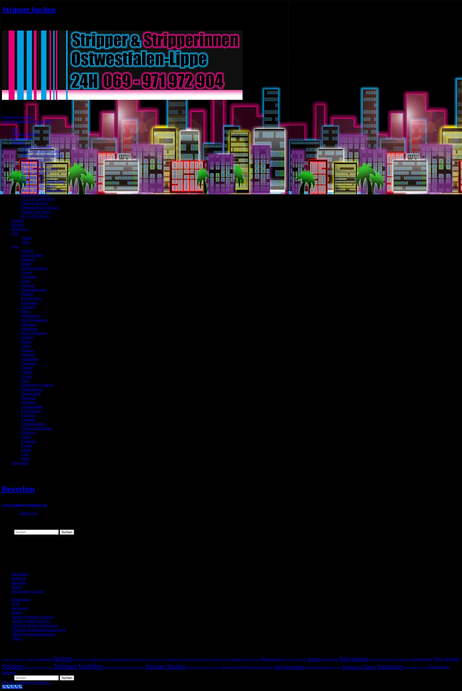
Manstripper (270, 659)
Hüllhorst (28, 402)
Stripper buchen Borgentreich (203, 667)
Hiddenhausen (32, 389)
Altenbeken (30, 359)
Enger (25, 281)
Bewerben (19, 229)
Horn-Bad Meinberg (36, 428)
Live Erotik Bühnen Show (41, 151)
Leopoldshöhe (32, 407)
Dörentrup (29, 363)
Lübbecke (28, 415)
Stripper (13, 666)
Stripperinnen (22, 138)
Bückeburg (29, 329)
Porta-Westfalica (402, 659)
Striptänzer (390, 666)
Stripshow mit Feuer (36, 147)
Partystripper (353, 658)
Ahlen (26, 346)
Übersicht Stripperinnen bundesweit (39, 630)
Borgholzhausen (33, 290)
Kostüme (18, 142)
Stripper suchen (316, 667)
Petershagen (30, 316)
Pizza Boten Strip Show (39, 168)
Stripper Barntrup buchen (39, 667)
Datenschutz (21, 599)
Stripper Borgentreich (116, 667)
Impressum (20, 463)
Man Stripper (251, 659)
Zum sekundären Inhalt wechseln (27, 121)
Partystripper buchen (380, 659)
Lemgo (26, 272)
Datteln (26, 372)
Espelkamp (29, 303)
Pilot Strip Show (33, 177)
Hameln (27, 337)
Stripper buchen (29, 9)
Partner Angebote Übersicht (33, 617)
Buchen (17, 225)
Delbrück (28, 307)
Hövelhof (28, 433)
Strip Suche (334, 667)
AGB (16, 604)
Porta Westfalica (33, 424)
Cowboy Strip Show (36, 160)
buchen (63, 658)
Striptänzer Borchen (416, 667)
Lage (25, 454)
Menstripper (300, 659)
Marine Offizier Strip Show (42, 190)
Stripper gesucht (235, 667)
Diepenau (28, 398)
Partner (17, 612)
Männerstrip (330, 659)
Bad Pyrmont (31, 298)
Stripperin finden (261, 667)
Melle (25, 311)
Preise (25, 242)
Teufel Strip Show (35, 203)
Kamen (26, 446)
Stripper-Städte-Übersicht (31, 621)
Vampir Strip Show (35, 212)
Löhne (26, 437)
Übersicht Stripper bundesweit (35, 625)
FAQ (15, 233)
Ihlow (25, 458)
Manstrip (237, 659)
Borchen (27, 350)
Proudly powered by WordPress (26, 682)
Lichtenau (28, 441)
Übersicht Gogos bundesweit (34, 634)
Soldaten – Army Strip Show (43, 181)
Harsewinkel (30, 394)
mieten (314, 658)
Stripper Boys (137, 667)
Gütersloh (28, 277)
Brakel (26, 342)
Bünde (26, 264)
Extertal (27, 368)
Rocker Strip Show (35, 173)
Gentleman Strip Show (38, 186)
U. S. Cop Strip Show (38, 199)
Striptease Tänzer (359, 666)
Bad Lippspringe (34, 333)
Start (15, 129)
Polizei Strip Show (35, 194)
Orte (15, 246)
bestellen (46, 659)
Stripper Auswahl (25, 134)
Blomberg (28, 324)
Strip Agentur (446, 658)
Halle (25, 381)
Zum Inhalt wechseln (18, 117)
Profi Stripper (422, 659)
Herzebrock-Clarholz (37, 385)
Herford (27, 251)
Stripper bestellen (78, 666)
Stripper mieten (289, 667)
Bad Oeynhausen (34, 268)
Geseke (26, 376)
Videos (26, 238)
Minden (27, 294)
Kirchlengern (31, 411)
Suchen (7, 532)
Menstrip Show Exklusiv (40, 207)
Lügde (26, 450)
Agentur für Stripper (13, 659)
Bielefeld (28, 259)
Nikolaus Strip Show (37, 164)
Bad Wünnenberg (34, 320)
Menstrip (287, 659)
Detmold (27, 285)
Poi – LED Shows (35, 216)
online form (28, 513)
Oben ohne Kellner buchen (41, 155)
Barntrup (28, 355)
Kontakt (18, 220)
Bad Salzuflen (32, 255)
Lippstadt (28, 420)
